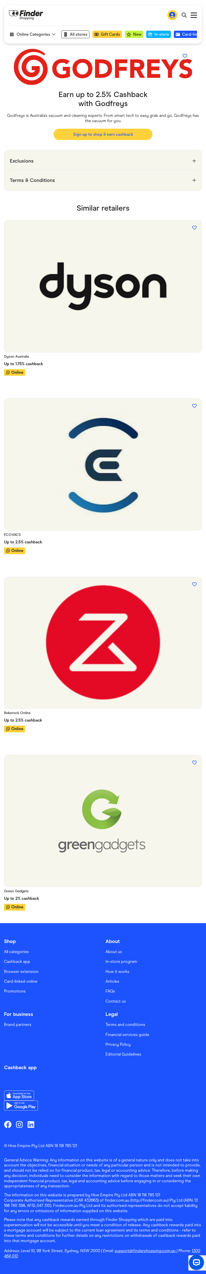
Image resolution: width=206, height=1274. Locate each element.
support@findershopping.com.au (145, 1250)
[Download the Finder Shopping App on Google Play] (21, 1106)
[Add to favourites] (184, 56)
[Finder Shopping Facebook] (8, 1124)
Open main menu (194, 15)
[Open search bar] (184, 15)
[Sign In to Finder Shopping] (172, 15)
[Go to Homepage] (26, 15)
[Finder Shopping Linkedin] (31, 1124)
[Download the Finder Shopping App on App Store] (21, 1096)
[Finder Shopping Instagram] (19, 1124)
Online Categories (33, 34)
